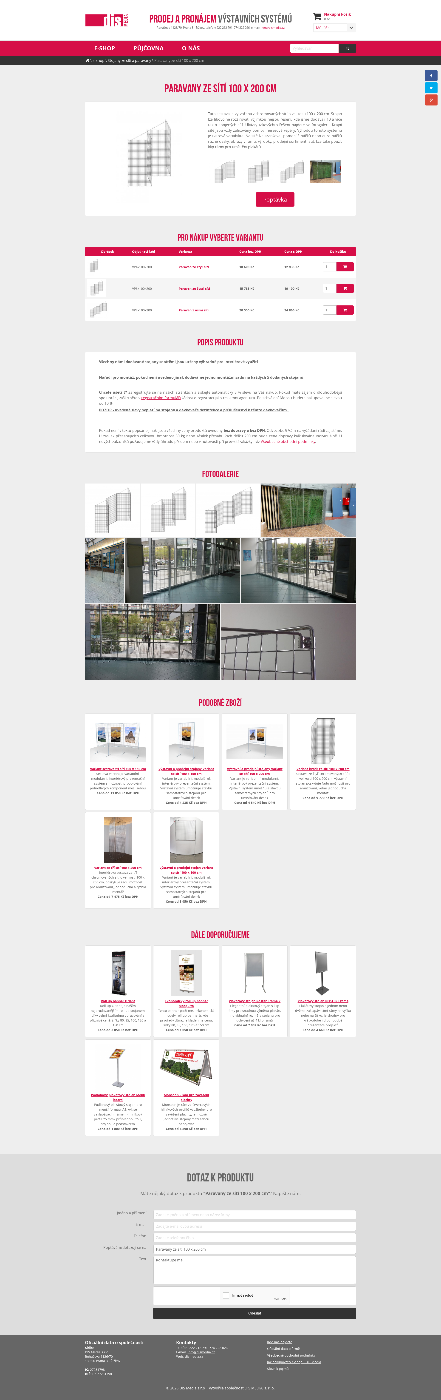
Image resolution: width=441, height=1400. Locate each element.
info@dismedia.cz (273, 28)
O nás (191, 48)
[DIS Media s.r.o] (106, 21)
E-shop (104, 48)
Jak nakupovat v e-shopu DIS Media (294, 1362)
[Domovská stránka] (87, 60)
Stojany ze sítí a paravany (129, 60)
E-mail (141, 1224)
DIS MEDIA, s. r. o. (260, 1388)
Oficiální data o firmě (283, 1348)
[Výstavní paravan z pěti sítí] (224, 171)
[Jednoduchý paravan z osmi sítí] (292, 171)
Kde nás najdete (279, 1342)
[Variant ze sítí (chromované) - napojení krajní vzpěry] (288, 642)
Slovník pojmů (278, 1368)
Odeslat (254, 1313)
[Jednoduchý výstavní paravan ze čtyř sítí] (104, 570)
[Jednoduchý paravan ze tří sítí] (325, 171)
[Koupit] (345, 266)
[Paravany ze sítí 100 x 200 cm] (149, 157)
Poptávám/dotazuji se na (124, 1247)
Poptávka (275, 199)
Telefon (140, 1235)
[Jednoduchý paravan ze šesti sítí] (258, 171)
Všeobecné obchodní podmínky (288, 441)
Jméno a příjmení (131, 1212)
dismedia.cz (194, 1356)
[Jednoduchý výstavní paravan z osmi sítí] (182, 570)
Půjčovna (148, 48)
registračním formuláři (161, 397)
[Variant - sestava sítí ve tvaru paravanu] (94, 274)
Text (142, 1258)
